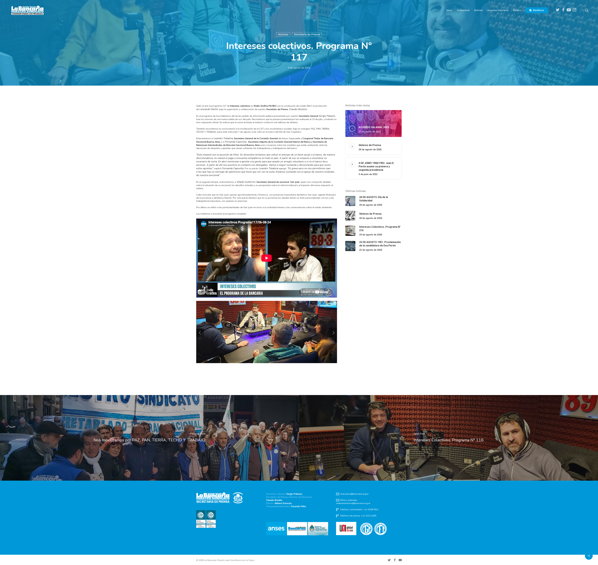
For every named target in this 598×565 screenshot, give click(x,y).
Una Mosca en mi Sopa (242, 560)
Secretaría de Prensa (307, 34)
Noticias (283, 34)
